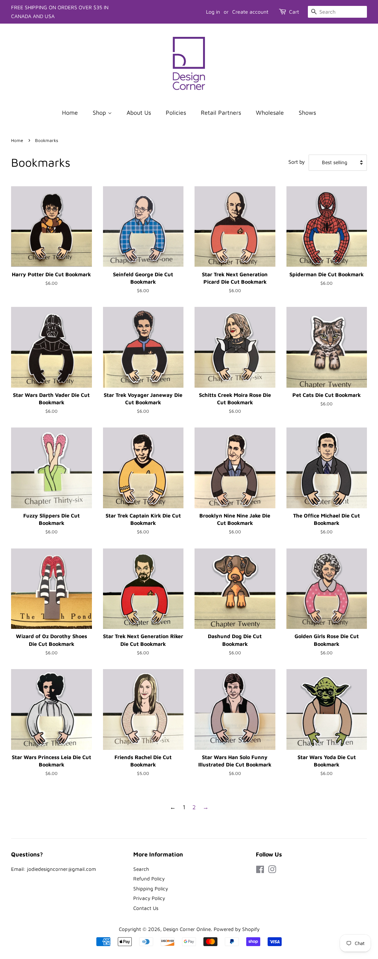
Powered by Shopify (237, 929)
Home (70, 112)
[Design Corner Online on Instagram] (272, 871)
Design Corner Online (187, 929)
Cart (294, 11)
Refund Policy (149, 879)
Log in (213, 11)
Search (141, 869)
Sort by (296, 162)
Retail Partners (221, 112)
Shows (307, 112)
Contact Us (145, 908)
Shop (100, 112)
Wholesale (270, 112)
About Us (139, 112)
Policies (176, 112)
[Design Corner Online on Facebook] (260, 871)
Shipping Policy (150, 889)
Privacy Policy (149, 898)
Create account (250, 11)
